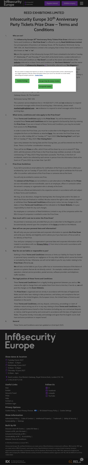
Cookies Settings (22, 81)
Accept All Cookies (45, 86)
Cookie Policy (39, 75)
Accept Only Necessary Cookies (49, 81)
